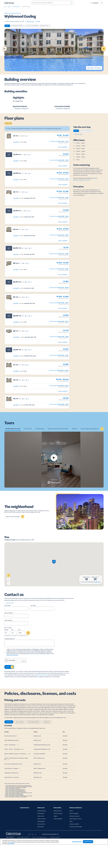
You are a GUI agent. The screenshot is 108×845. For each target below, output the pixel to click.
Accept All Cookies (88, 841)
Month (6, 630)
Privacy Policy (11, 843)
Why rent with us (41, 824)
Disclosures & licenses (75, 816)
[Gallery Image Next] (103, 49)
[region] (54, 841)
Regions (55, 816)
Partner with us (57, 807)
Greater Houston (16, 6)
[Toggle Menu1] (102, 3)
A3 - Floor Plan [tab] (28, 429)
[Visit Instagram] (29, 834)
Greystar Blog (40, 826)
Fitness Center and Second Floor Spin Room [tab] (92, 429)
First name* (7, 605)
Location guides (41, 821)
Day (12, 630)
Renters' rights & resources (76, 818)
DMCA (71, 821)
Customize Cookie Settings (76, 826)
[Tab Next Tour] (102, 428)
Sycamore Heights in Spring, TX (23, 837)
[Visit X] (35, 834)
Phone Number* (8, 613)
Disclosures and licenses (76, 807)
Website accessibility (74, 824)
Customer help (40, 813)
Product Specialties (58, 818)
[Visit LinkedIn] (32, 834)
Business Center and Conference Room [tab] (58, 429)
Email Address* (8, 620)
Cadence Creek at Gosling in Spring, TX (39, 837)
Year (19, 630)
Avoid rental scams (41, 810)
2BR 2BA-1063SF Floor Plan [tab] (12, 429)
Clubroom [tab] (74, 429)
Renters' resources (41, 818)
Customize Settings (76, 841)
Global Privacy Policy (12, 655)
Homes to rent (41, 807)
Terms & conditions (74, 813)
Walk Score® (98, 582)
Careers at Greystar (58, 813)
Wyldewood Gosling (26, 6)
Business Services (58, 810)
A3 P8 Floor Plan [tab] (39, 429)
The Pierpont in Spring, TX (55, 837)
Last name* (33, 605)
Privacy (71, 810)
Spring (9, 6)
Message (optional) (9, 638)
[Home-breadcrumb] (4, 6)
